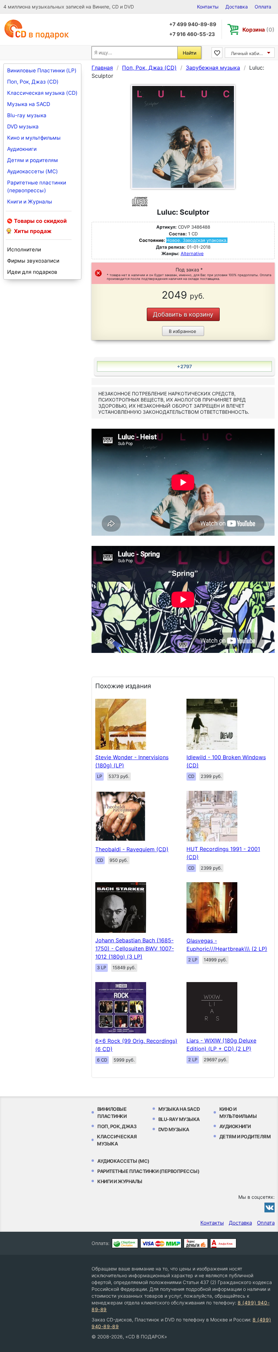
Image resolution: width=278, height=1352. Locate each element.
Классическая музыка (117, 1140)
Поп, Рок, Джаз (116, 1126)
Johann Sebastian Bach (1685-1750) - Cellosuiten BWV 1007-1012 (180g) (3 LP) (134, 948)
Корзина (258, 29)
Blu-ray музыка (26, 115)
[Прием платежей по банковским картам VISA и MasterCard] (160, 1243)
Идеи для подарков (32, 272)
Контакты (208, 7)
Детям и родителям (32, 160)
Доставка (236, 7)
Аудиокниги (22, 149)
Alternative (192, 253)
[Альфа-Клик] (223, 1243)
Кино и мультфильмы (34, 138)
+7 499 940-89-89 (192, 24)
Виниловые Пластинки (112, 1112)
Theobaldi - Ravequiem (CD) (131, 849)
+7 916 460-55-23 (192, 34)
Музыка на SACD (28, 104)
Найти (189, 53)
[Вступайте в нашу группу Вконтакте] (269, 1207)
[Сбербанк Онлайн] (125, 1243)
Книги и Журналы (29, 201)
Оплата (263, 7)
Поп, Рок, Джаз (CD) (33, 81)
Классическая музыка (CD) (42, 93)
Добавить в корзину (183, 314)
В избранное (182, 331)
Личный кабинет (249, 53)
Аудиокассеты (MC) (32, 171)
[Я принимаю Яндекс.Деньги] (196, 1243)
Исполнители (24, 249)
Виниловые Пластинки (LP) (42, 70)
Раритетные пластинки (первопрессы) (36, 186)
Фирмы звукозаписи (33, 260)
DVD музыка (23, 126)
